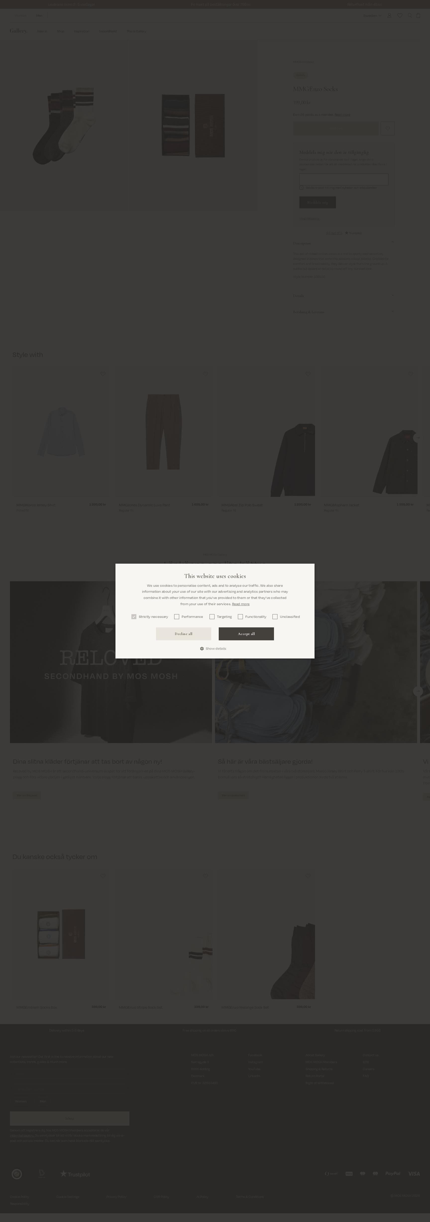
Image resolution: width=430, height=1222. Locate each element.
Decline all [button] (183, 634)
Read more (241, 604)
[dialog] (215, 611)
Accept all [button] (246, 634)
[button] (215, 648)
